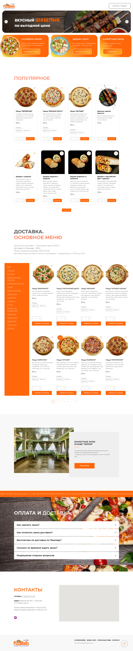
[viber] (15, 617)
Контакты (115, 640)
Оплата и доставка (104, 640)
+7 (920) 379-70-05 (28, 596)
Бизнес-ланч (91, 640)
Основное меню (80, 640)
